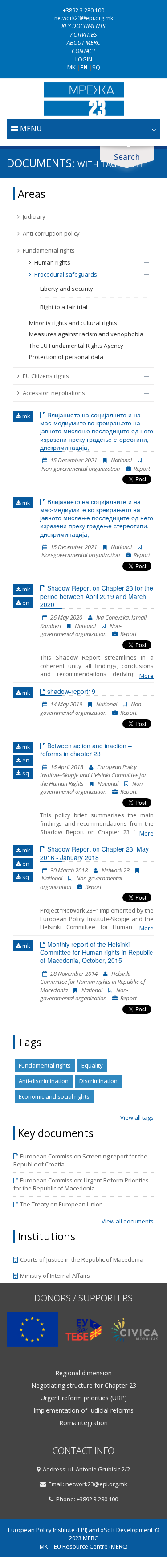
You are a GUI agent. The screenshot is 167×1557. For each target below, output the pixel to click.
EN (84, 67)
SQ (96, 67)
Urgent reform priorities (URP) (84, 1398)
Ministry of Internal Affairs (55, 1276)
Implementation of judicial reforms (83, 1410)
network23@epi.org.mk (83, 18)
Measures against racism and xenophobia (86, 334)
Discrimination (98, 1081)
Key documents (83, 26)
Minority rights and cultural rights (73, 323)
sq (25, 773)
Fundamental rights (49, 250)
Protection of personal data (66, 357)
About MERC (83, 42)
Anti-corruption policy (51, 233)
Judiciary (34, 216)
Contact (83, 51)
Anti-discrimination (44, 1081)
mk (25, 416)
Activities (83, 34)
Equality (92, 1065)
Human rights (52, 262)
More (146, 676)
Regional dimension (83, 1373)
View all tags (137, 1117)
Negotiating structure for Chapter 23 (83, 1386)
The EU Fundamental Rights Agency (76, 346)
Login (83, 59)
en (25, 603)
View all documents (128, 1221)
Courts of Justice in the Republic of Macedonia (81, 1259)
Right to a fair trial (63, 307)
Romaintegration (83, 1423)
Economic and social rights (54, 1096)
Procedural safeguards (65, 274)
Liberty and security (66, 289)
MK (71, 67)
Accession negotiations (54, 393)
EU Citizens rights (46, 376)
